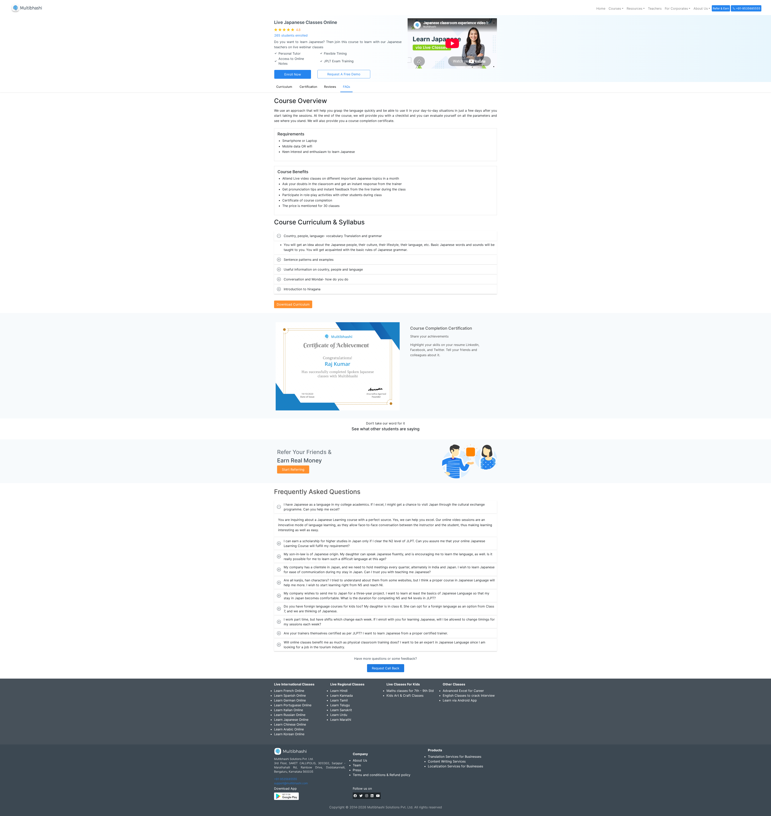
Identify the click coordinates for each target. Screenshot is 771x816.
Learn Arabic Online (289, 729)
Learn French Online (289, 691)
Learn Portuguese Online (292, 705)
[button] (616, 8)
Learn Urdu (338, 715)
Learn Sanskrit (341, 710)
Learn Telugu (340, 705)
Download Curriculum (293, 304)
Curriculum (284, 87)
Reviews (330, 87)
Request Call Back (385, 668)
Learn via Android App (460, 700)
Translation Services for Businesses (454, 757)
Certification (308, 87)
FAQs (346, 87)
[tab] (385, 236)
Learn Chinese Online (290, 724)
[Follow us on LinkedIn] (372, 796)
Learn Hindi (339, 691)
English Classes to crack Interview (469, 695)
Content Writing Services (447, 761)
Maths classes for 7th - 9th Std (410, 691)
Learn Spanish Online (290, 695)
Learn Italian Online (288, 710)
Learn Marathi (340, 720)
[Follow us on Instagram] (366, 796)
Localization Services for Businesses (455, 766)
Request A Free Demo (343, 74)
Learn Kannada (341, 695)
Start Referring (293, 469)
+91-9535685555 (285, 779)
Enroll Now (292, 74)
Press (357, 770)
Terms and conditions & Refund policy (381, 775)
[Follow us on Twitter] (361, 796)
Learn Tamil (339, 700)
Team (357, 765)
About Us (360, 760)
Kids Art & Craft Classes (405, 695)
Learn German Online (290, 700)
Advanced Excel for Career (463, 691)
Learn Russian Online (289, 715)
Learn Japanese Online (291, 720)
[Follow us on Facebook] (355, 796)
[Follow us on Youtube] (377, 796)
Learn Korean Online (289, 734)
